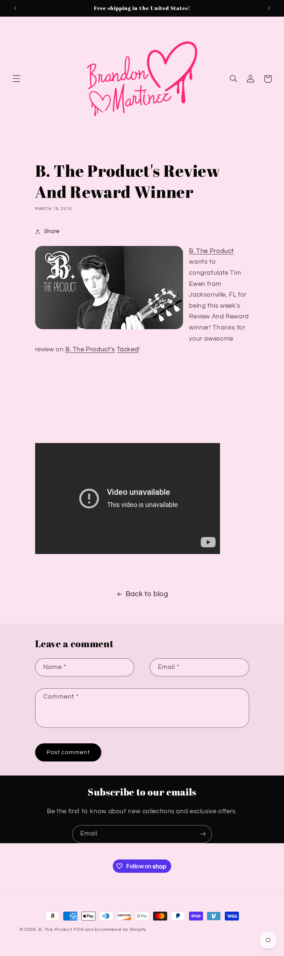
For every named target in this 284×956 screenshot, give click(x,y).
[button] (16, 78)
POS (78, 930)
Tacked (128, 349)
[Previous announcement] (15, 8)
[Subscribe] (203, 834)
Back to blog (147, 594)
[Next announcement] (269, 8)
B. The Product (211, 251)
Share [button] (52, 231)
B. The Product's (90, 349)
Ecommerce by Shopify (120, 930)
